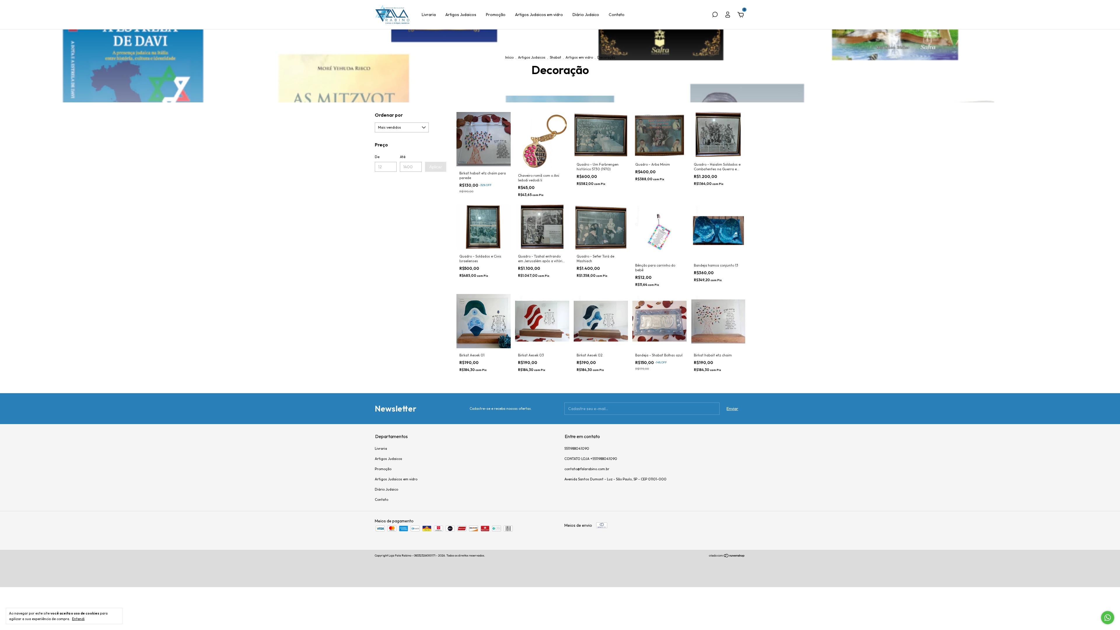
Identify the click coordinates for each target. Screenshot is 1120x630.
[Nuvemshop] (727, 556)
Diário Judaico (586, 14)
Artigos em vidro (579, 57)
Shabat (555, 57)
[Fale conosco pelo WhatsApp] (1107, 617)
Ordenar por (389, 115)
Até (402, 157)
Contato (616, 14)
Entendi (78, 619)
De (377, 157)
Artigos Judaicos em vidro (539, 14)
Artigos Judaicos (460, 14)
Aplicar (435, 166)
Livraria (429, 14)
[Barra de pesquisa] (714, 15)
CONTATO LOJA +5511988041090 (590, 458)
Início (509, 57)
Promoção (495, 14)
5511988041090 (576, 448)
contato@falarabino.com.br (586, 469)
